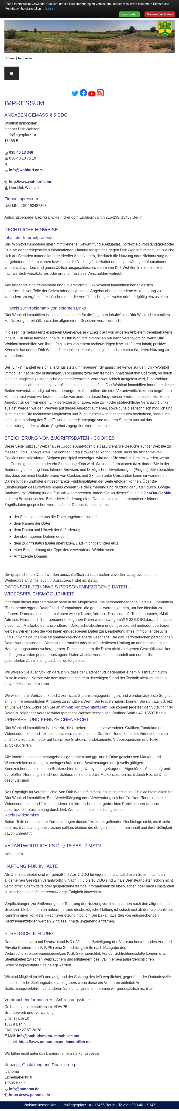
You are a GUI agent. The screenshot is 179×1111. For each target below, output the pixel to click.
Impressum (25, 58)
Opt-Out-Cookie (157, 493)
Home (10, 58)
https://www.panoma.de (29, 1094)
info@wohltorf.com (26, 170)
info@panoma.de (24, 1089)
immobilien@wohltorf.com (84, 707)
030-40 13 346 (21, 152)
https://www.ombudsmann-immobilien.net (55, 1041)
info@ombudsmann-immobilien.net (48, 1036)
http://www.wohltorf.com (30, 181)
